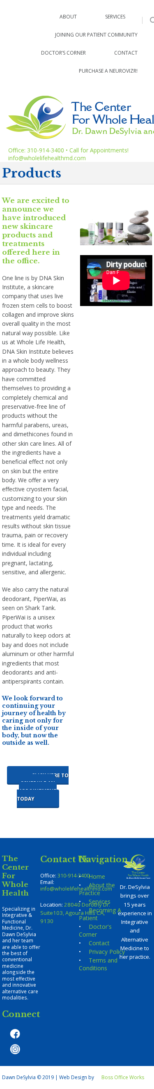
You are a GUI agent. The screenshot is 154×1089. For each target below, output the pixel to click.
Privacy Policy (107, 951)
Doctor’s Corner (63, 52)
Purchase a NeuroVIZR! (108, 70)
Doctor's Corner (95, 930)
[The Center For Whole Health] (3, 4)
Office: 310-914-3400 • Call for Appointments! (68, 150)
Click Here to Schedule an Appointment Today (43, 787)
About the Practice (97, 889)
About (68, 16)
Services (115, 16)
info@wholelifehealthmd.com (47, 158)
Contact (126, 52)
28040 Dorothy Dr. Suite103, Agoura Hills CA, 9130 (75, 913)
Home (97, 876)
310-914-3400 (73, 875)
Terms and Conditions (98, 964)
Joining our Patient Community (96, 34)
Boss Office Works (122, 1077)
